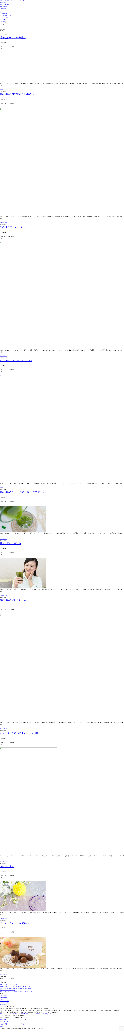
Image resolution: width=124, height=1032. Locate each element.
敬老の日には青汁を (10, 543)
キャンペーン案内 (4, 4)
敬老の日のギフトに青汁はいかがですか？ (22, 492)
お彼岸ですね (7, 866)
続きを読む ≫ (3, 89)
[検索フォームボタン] (121, 981)
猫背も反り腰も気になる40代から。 (9, 984)
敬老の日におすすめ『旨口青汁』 (17, 94)
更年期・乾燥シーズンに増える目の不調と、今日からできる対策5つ (17, 986)
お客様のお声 (3, 8)
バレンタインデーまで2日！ (14, 922)
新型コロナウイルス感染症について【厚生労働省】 (39, 1014)
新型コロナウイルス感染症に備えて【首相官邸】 (12, 1014)
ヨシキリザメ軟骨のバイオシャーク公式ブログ (12, 1)
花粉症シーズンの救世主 (13, 37)
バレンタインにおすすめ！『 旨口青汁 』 (21, 733)
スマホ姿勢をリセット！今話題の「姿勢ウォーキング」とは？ (16, 991)
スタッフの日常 (4, 1002)
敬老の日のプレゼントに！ (14, 600)
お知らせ (2, 10)
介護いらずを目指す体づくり (7, 990)
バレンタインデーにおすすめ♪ (16, 360)
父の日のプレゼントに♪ (12, 227)
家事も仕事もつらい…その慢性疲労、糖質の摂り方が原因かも (16, 988)
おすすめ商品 (3, 6)
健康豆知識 (3, 2)
